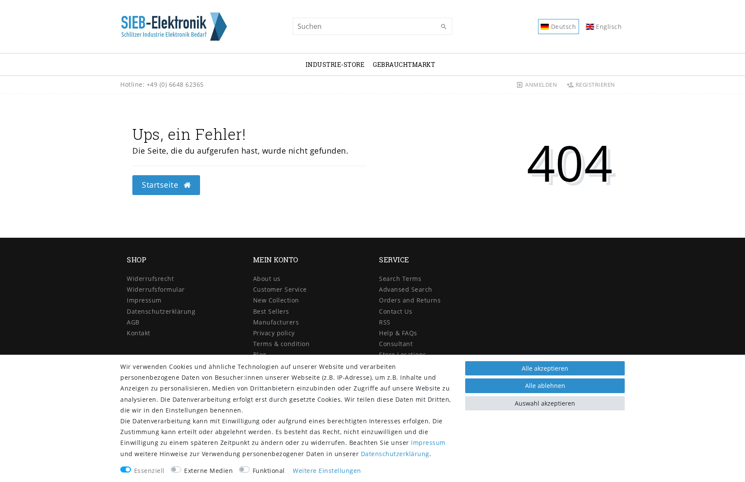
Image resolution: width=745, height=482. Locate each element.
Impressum (144, 300)
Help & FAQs (398, 333)
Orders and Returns (410, 300)
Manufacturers (276, 322)
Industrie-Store (335, 64)
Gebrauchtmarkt (404, 64)
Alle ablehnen (545, 385)
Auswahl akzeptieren (545, 403)
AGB (133, 322)
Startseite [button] (161, 185)
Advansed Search (405, 289)
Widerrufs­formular (156, 289)
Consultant (396, 344)
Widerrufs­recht (150, 278)
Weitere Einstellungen (327, 470)
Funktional (269, 470)
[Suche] (443, 26)
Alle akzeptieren (545, 368)
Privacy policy (274, 333)
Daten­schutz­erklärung (161, 311)
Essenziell (149, 470)
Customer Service (280, 289)
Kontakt (138, 333)
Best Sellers (271, 311)
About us (267, 278)
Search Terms (400, 278)
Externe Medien (208, 470)
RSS (385, 322)
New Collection (276, 300)
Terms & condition (281, 344)
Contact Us (395, 311)
